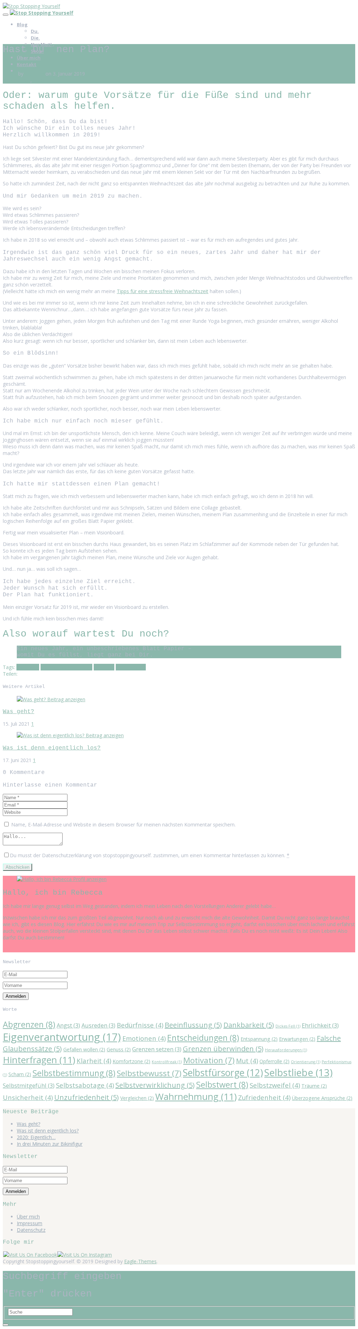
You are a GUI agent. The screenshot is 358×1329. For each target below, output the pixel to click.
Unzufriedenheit (86, 1097)
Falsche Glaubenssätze (66, 667)
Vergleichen (137, 1098)
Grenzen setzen (156, 1049)
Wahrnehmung (196, 1096)
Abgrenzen (29, 1024)
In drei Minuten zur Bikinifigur (50, 1143)
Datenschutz (31, 1230)
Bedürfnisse (140, 1025)
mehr (9, 949)
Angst (68, 1025)
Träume (314, 1085)
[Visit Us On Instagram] (84, 1254)
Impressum (29, 1223)
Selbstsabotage (85, 1085)
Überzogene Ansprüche (322, 1098)
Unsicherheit (28, 1097)
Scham (19, 1074)
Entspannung (259, 1039)
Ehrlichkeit (27, 667)
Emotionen (144, 1038)
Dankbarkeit (248, 1025)
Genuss (119, 1049)
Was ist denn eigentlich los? (52, 748)
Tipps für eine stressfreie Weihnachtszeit (162, 291)
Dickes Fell (287, 1026)
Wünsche (104, 667)
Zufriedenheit (131, 667)
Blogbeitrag (16, 80)
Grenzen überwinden (223, 1048)
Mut (247, 1060)
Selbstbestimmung (74, 1073)
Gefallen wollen (84, 1049)
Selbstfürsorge (223, 1072)
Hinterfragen (39, 1059)
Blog (22, 24)
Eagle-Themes (140, 1261)
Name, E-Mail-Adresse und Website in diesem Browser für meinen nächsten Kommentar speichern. (123, 824)
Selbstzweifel (275, 1085)
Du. (35, 31)
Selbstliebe (298, 1072)
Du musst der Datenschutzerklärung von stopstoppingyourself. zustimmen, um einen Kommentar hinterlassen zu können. (149, 855)
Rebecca (34, 73)
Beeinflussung (193, 1025)
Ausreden (98, 1025)
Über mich (29, 58)
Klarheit (94, 1060)
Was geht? (18, 711)
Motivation (209, 1060)
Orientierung (305, 1061)
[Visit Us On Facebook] (30, 1254)
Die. (35, 38)
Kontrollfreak (167, 1061)
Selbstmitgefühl (29, 1085)
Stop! (39, 80)
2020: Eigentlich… (36, 1137)
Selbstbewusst (149, 1073)
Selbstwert (222, 1084)
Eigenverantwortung (62, 1037)
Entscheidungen (203, 1037)
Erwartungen (297, 1039)
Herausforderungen (286, 1049)
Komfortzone (131, 1061)
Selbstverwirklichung (155, 1085)
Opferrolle (274, 1061)
